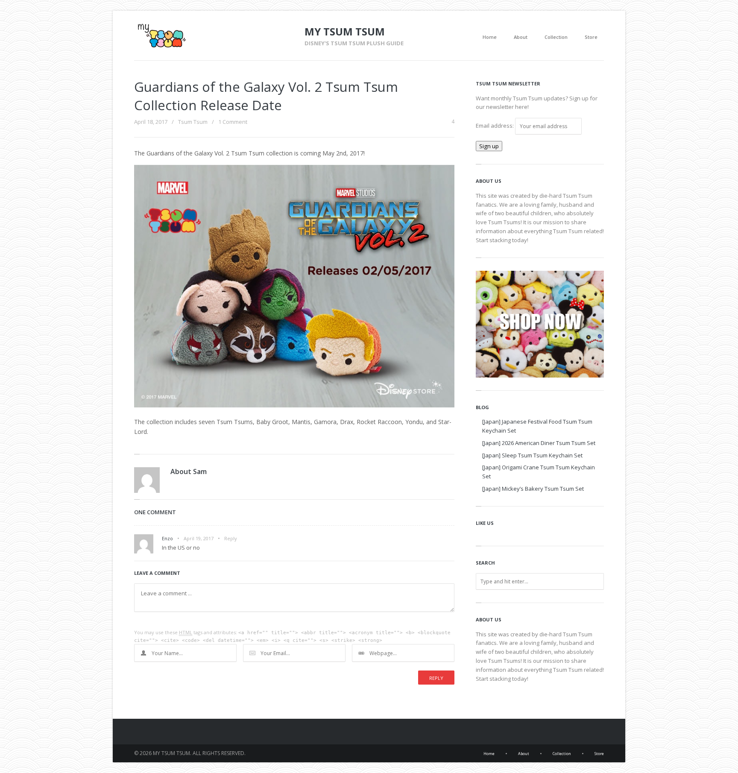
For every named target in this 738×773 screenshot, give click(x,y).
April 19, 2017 (199, 538)
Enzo (167, 538)
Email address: (495, 125)
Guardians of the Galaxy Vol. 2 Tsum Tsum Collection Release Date (266, 96)
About (520, 37)
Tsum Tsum (193, 122)
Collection (556, 37)
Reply (230, 538)
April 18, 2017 (150, 122)
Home (490, 37)
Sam (200, 471)
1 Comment (232, 122)
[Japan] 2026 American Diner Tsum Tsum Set (538, 443)
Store (591, 37)
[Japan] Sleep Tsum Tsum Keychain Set (532, 455)
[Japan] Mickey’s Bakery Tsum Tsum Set (533, 488)
